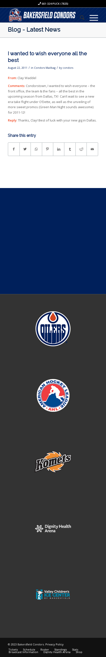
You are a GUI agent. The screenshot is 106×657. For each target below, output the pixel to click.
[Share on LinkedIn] (58, 149)
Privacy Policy (54, 644)
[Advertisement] (53, 241)
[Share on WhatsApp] (36, 149)
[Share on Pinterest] (47, 149)
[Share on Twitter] (25, 149)
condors (68, 67)
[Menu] (91, 17)
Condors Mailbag (44, 67)
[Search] (80, 17)
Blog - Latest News (34, 29)
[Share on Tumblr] (69, 149)
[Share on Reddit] (81, 149)
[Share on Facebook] (13, 149)
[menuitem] (80, 17)
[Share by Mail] (92, 149)
